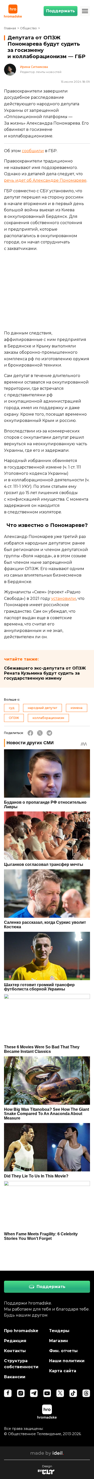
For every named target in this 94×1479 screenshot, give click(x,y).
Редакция (15, 1340)
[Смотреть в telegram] (34, 1393)
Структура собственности (21, 1363)
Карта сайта (62, 1370)
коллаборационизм (48, 718)
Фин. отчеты (63, 1350)
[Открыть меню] (85, 11)
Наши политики (66, 1360)
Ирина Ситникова (34, 67)
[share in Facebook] (30, 733)
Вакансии (14, 1376)
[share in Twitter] (40, 733)
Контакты (15, 1350)
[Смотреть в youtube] (47, 1393)
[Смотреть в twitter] (60, 1393)
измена (76, 708)
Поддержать (60, 11)
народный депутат (42, 708)
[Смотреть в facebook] (8, 1393)
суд (11, 708)
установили (63, 598)
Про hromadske (21, 1330)
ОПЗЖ (14, 718)
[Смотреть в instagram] (21, 1393)
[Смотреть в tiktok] (73, 1393)
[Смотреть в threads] (86, 1393)
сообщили (33, 150)
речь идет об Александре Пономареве (45, 180)
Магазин (58, 1340)
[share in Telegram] (49, 733)
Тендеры (59, 1330)
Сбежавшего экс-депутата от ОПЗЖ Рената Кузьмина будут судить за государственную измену (45, 673)
